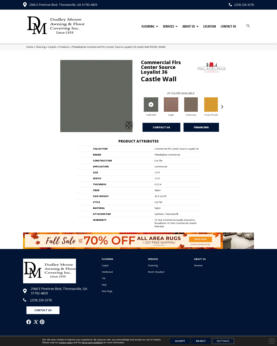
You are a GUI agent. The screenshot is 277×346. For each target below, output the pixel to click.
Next (222, 101)
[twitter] (35, 321)
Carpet (52, 46)
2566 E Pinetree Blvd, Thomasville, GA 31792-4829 (63, 5)
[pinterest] (42, 321)
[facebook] (28, 321)
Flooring (41, 46)
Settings (223, 341)
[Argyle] (171, 105)
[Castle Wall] (151, 105)
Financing (201, 127)
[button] (43, 310)
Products (64, 46)
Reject (201, 341)
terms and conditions (92, 342)
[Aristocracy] (191, 105)
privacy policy (66, 342)
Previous (139, 101)
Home (29, 46)
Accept (180, 341)
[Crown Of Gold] (211, 105)
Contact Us (161, 127)
